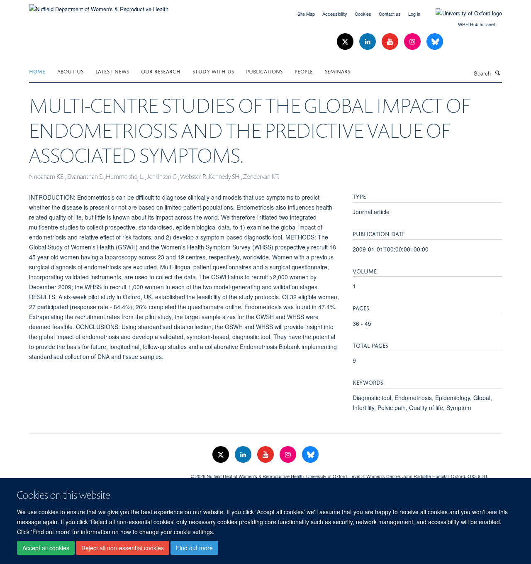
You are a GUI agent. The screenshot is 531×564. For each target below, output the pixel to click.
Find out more (194, 548)
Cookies (363, 13)
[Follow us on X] (346, 42)
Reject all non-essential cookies (122, 548)
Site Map (306, 13)
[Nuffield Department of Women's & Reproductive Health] (98, 6)
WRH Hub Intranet (476, 24)
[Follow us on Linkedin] (368, 42)
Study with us (213, 71)
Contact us (390, 13)
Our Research (160, 71)
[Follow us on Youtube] (391, 42)
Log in (414, 13)
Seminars (337, 71)
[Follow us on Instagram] (413, 42)
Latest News (112, 71)
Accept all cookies (45, 548)
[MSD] (103, 473)
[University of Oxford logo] (462, 13)
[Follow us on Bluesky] (434, 42)
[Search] (497, 72)
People (304, 71)
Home (37, 71)
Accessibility (334, 13)
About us (70, 71)
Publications (264, 71)
